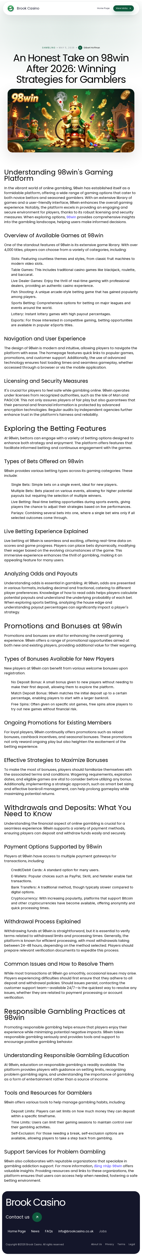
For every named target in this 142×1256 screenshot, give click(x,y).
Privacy (109, 1244)
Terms (121, 1244)
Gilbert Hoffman (92, 47)
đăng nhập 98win (108, 1166)
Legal (132, 1244)
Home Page (17, 1231)
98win (71, 217)
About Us (96, 1244)
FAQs (49, 1231)
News (35, 1231)
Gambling (48, 47)
